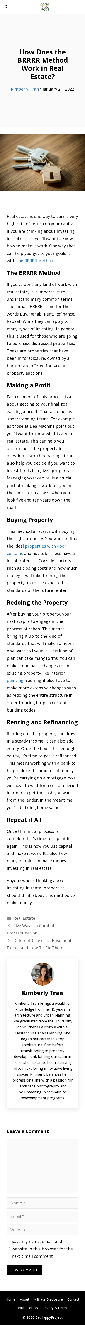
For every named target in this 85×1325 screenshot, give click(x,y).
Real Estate (24, 918)
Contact (73, 1299)
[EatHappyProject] (44, 7)
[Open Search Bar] (6, 7)
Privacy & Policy (54, 1307)
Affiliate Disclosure (48, 1299)
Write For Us (28, 1307)
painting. (15, 680)
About (24, 1299)
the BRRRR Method (35, 260)
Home (10, 1299)
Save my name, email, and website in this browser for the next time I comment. (42, 1249)
